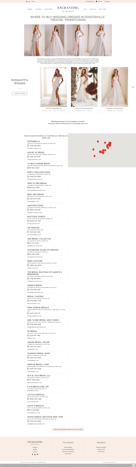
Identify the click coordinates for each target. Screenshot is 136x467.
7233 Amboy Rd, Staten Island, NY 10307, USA (39, 276)
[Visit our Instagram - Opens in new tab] (35, 454)
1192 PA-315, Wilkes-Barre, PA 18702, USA (38, 408)
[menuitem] (30, 1)
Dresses (35, 447)
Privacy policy (23, 462)
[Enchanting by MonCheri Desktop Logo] (68, 9)
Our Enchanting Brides (68, 449)
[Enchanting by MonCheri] (35, 443)
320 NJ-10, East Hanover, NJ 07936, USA (38, 298)
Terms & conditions (31, 462)
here (105, 465)
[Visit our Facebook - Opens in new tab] (32, 454)
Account (35, 451)
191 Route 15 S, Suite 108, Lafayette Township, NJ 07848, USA (44, 322)
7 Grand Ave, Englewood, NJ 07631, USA (38, 344)
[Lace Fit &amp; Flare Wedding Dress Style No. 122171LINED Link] (53, 89)
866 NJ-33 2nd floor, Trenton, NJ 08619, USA (40, 218)
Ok (133, 465)
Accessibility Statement (41, 462)
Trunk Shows (68, 453)
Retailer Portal (101, 449)
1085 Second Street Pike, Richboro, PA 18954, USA (41, 154)
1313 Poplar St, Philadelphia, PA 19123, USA (39, 196)
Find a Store (101, 451)
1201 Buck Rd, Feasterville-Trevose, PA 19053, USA (41, 143)
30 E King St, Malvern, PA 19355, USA (37, 252)
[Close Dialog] (2, 465)
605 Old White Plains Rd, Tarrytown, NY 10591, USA (42, 419)
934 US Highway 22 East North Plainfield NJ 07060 (42, 263)
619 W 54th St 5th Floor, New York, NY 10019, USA (41, 333)
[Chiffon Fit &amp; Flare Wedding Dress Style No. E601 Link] (84, 89)
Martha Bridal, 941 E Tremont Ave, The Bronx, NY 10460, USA (44, 366)
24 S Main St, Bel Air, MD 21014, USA (37, 388)
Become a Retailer (101, 447)
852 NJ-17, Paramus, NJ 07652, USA (36, 355)
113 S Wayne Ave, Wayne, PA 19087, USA (37, 241)
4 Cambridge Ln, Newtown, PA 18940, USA (39, 174)
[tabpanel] (53, 89)
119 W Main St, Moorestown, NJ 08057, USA (39, 185)
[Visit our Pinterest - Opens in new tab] (37, 454)
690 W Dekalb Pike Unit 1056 (35, 229)
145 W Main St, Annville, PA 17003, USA (38, 377)
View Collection (20, 93)
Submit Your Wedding (68, 451)
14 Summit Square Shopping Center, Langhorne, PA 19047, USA (45, 165)
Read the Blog (68, 447)
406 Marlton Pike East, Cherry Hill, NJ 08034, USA (41, 207)
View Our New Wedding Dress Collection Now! (68, 429)
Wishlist (35, 449)
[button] (99, 1)
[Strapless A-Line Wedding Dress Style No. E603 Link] (115, 89)
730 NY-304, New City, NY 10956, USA (37, 396)
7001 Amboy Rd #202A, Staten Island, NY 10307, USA (41, 287)
